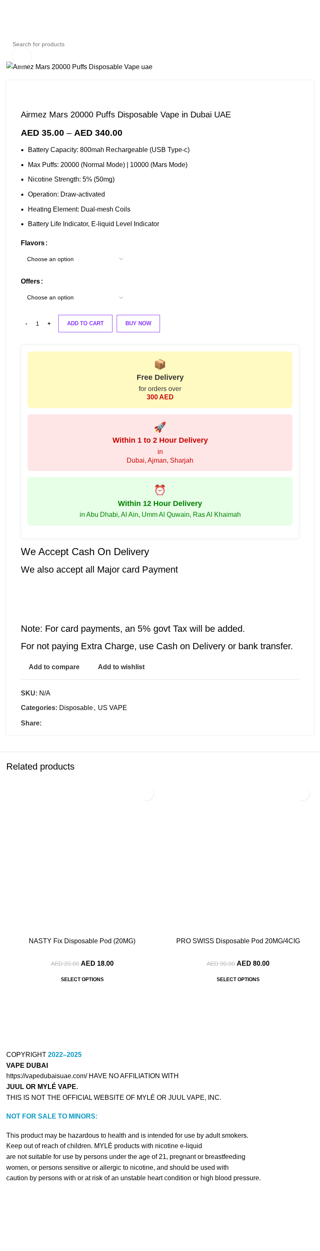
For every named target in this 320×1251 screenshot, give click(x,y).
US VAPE (112, 707)
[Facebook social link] (46, 723)
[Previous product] (25, 97)
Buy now (138, 323)
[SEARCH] (305, 44)
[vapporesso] (237, 1020)
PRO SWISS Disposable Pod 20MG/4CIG (238, 940)
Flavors (33, 243)
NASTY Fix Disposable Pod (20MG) (82, 940)
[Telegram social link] (85, 723)
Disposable (76, 707)
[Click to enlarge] (21, 56)
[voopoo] (83, 1020)
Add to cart (85, 323)
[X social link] (56, 723)
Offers (30, 281)
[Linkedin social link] (75, 723)
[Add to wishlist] (146, 793)
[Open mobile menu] (9, 27)
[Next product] (42, 97)
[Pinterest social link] (65, 723)
